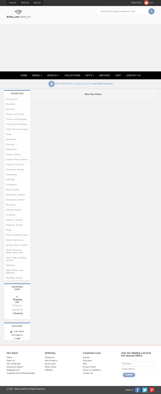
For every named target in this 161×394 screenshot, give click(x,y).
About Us (11, 360)
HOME (24, 75)
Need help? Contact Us (102, 84)
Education (87, 360)
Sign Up (37, 3)
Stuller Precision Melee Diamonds (14, 251)
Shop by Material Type (17, 235)
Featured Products (15, 164)
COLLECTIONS (72, 75)
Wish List (25, 3)
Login (18, 338)
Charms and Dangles (16, 119)
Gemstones (11, 174)
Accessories (12, 99)
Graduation (11, 184)
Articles (86, 357)
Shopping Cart (13, 370)
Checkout (18, 313)
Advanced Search (15, 367)
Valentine (10, 265)
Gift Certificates (14, 364)
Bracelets (10, 104)
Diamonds (11, 139)
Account (12, 3)
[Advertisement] (80, 48)
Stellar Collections (15, 240)
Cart (151, 3)
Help (85, 364)
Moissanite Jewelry (15, 194)
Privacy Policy (89, 367)
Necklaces (11, 204)
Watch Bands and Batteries (14, 271)
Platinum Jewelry (14, 220)
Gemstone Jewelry (15, 169)
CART (118, 75)
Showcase (49, 357)
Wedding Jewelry (14, 277)
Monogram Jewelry (15, 199)
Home (9, 357)
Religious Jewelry (14, 225)
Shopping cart (17, 300)
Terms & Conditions (92, 370)
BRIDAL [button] (36, 75)
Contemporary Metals (16, 124)
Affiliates (49, 370)
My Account (50, 364)
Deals (8, 134)
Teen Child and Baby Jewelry (16, 258)
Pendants (10, 215)
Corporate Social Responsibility (21, 373)
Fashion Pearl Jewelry (17, 159)
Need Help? (136, 3)
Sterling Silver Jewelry (17, 245)
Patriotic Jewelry (14, 209)
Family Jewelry (13, 154)
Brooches (10, 109)
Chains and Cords (15, 114)
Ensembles (11, 149)
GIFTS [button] (89, 75)
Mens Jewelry (12, 189)
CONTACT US (133, 75)
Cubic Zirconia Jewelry (17, 129)
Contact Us (88, 373)
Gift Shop (10, 179)
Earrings (10, 144)
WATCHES (104, 75)
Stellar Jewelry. (20, 389)
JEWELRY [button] (52, 75)
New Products (51, 360)
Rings (8, 230)
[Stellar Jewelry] (19, 13)
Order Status (50, 367)
